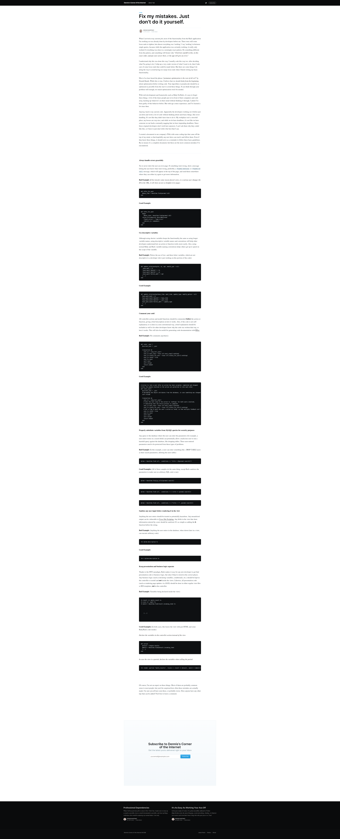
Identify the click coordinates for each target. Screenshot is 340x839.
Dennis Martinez (148, 30)
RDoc (197, 330)
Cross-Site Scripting (166, 519)
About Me (151, 3)
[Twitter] (206, 3)
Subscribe (212, 3)
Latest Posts (201, 832)
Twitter (209, 832)
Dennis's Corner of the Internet (135, 3)
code (140, 12)
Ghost (214, 832)
